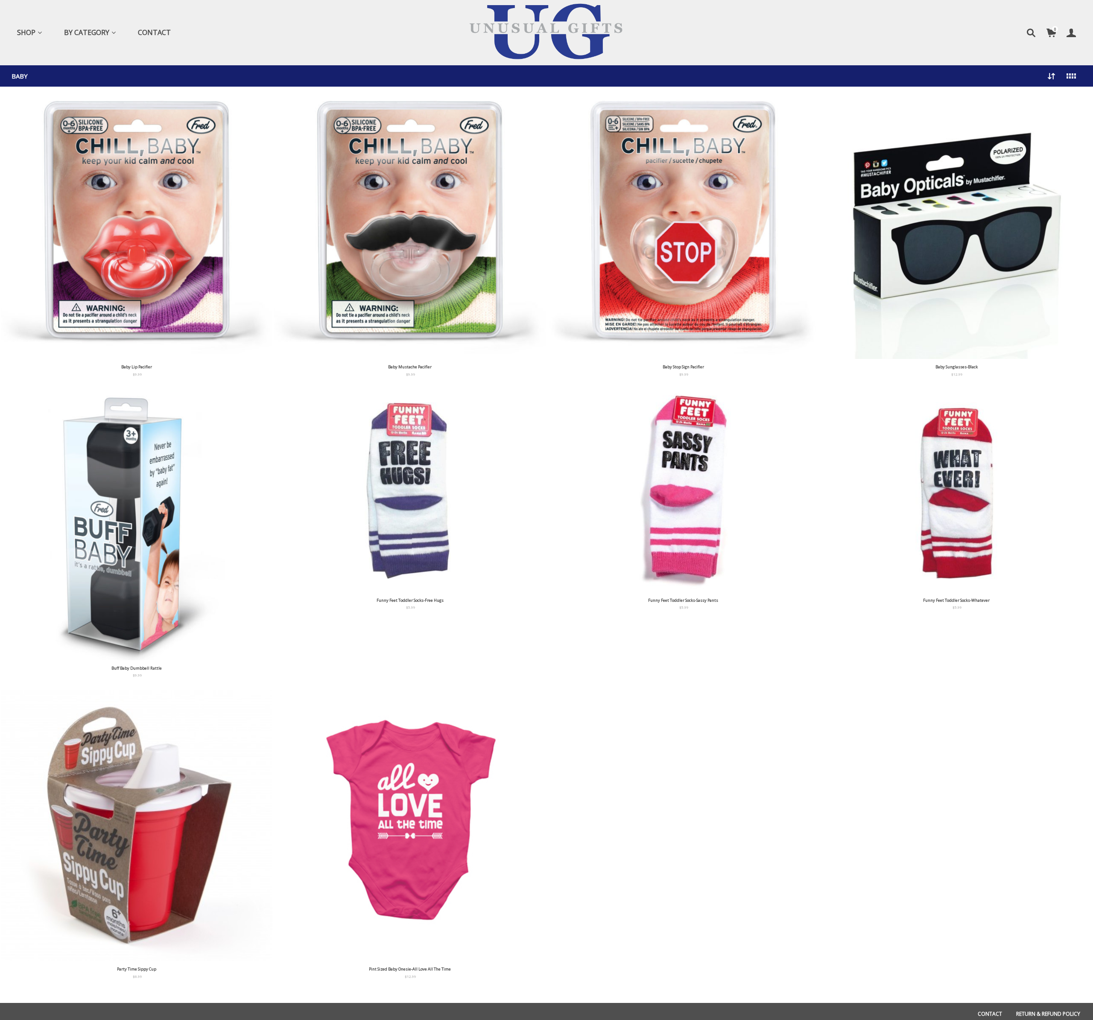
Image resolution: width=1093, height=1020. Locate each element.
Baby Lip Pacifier (136, 367)
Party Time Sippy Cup (136, 969)
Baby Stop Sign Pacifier (683, 367)
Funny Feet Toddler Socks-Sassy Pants (683, 600)
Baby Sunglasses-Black (956, 367)
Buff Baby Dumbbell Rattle (136, 668)
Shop (26, 32)
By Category (86, 32)
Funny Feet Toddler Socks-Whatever (956, 600)
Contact (154, 32)
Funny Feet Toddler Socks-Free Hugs (410, 600)
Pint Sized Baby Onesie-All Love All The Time (410, 969)
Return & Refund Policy (1048, 1013)
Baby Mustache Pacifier (410, 367)
